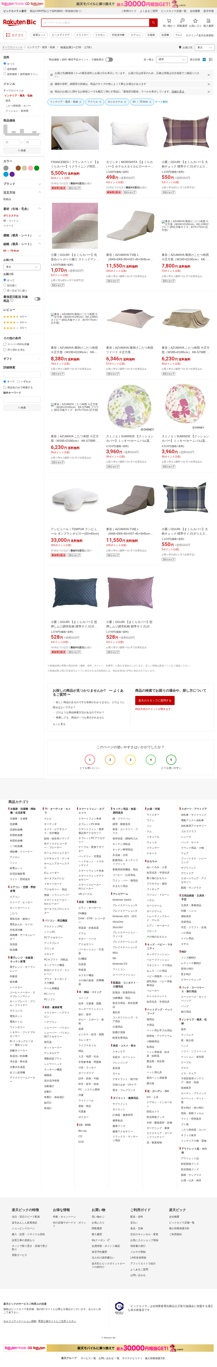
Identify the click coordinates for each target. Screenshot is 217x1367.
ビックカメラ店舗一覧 (173, 11)
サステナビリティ (132, 1358)
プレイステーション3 (125, 941)
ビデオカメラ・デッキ (57, 858)
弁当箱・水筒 (120, 855)
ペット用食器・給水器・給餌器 (158, 1054)
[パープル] (12, 174)
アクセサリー (86, 944)
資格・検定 (84, 1106)
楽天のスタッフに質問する (154, 700)
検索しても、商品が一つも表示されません (80, 717)
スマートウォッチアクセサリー (91, 877)
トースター (16, 987)
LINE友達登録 (138, 1257)
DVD (81, 1141)
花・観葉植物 (154, 1142)
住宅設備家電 (17, 873)
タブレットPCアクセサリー (91, 840)
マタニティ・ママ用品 (159, 965)
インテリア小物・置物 (193, 1140)
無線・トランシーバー (57, 894)
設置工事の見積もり (23, 1240)
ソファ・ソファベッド (193, 1051)
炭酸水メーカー (19, 1050)
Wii (114, 958)
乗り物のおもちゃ (157, 878)
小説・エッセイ (87, 1067)
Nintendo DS (120, 963)
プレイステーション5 (125, 905)
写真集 (82, 1111)
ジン (149, 825)
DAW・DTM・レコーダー (91, 920)
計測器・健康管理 (123, 1114)
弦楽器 (82, 964)
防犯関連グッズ (190, 1163)
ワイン (150, 820)
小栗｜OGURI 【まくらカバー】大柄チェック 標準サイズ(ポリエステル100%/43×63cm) (185, 166)
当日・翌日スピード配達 (26, 1216)
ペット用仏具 (154, 1072)
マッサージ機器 (53, 1069)
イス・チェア (188, 1073)
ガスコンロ (16, 1010)
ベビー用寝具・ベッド (159, 976)
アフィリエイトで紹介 (143, 1263)
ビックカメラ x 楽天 (14, 11)
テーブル (186, 1062)
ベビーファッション (158, 959)
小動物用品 (153, 1041)
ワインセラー (17, 1027)
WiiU (115, 952)
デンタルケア (51, 1053)
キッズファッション (158, 954)
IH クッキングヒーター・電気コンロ (21, 1043)
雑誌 (80, 1050)
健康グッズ (119, 1126)
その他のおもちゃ (157, 936)
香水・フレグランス (124, 1090)
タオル (185, 943)
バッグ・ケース (190, 842)
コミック (83, 997)
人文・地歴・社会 (88, 1056)
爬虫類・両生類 (155, 1061)
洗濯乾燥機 (16, 829)
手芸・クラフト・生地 (193, 927)
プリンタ (49, 948)
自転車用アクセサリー (193, 825)
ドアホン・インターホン (159, 1104)
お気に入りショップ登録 (144, 1240)
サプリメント (120, 1103)
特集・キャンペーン (64, 1216)
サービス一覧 (88, 1358)
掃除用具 (186, 916)
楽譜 (80, 1028)
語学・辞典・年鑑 (88, 1078)
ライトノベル (86, 1100)
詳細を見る (178, 91)
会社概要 (195, 11)
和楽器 (82, 969)
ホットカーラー (53, 1047)
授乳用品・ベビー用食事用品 (159, 983)
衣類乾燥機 (16, 835)
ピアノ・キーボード (89, 907)
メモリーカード (53, 883)
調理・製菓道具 (121, 824)
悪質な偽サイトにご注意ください (57, 1321)
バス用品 (186, 932)
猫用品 (150, 1019)
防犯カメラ (153, 1111)
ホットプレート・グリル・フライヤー (22, 1003)
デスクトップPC (53, 926)
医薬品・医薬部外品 (124, 992)
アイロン (15, 857)
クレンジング (120, 1062)
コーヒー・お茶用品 (124, 875)
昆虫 (149, 1066)
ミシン (13, 862)
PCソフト (49, 999)
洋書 (80, 1095)
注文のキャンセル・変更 (144, 1234)
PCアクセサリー (53, 937)
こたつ (13, 913)
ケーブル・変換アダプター (91, 849)
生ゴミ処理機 (17, 1072)
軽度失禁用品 (120, 1037)
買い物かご (98, 1216)
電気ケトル (16, 1021)
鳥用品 (150, 1046)
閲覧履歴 (97, 1228)
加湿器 (13, 944)
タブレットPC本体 (89, 824)
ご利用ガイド (128, 11)
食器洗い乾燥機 (19, 1056)
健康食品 (118, 1120)
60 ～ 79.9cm (11, 250)
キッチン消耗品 (121, 844)
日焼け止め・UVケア (124, 1084)
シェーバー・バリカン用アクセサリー (57, 1034)
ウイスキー (153, 814)
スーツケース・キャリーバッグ (193, 998)
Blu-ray (82, 1130)
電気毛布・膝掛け (20, 918)
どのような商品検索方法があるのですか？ (80, 712)
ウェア (185, 853)
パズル (150, 900)
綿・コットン (11, 220)
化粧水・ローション (124, 1057)
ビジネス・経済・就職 (91, 1034)
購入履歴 (97, 1234)
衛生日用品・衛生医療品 (125, 1005)
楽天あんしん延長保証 (24, 1222)
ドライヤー (82, 34)
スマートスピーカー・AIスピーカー (57, 902)
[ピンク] (30, 168)
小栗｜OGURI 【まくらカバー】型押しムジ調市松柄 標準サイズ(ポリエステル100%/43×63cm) (74, 626)
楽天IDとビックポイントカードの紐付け (108, 1265)
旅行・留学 (84, 1014)
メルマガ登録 (138, 1251)
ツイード (8, 225)
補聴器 (48, 1075)
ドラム (82, 933)
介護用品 (118, 1026)
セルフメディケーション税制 (19, 1321)
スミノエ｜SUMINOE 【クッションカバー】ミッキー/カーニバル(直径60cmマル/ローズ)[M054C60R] (185, 441)
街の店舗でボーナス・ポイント (69, 1224)
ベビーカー (153, 990)
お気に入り (98, 1222)
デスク (185, 1067)
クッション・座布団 (192, 1056)
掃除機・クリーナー (21, 851)
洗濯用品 (186, 921)
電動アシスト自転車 (192, 820)
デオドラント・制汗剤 (125, 1079)
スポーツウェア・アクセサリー (193, 880)
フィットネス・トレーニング (193, 860)
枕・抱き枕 (187, 1040)
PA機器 (82, 913)
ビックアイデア (61, 34)
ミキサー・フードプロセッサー (22, 1034)
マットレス (187, 1034)
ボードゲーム (154, 911)
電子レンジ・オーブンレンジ (22, 969)
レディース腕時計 (191, 963)
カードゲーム (154, 905)
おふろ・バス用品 (157, 970)
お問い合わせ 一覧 (109, 1358)
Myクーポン (98, 1240)
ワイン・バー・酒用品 (125, 880)
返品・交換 (136, 1228)
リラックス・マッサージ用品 (125, 1138)
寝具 (183, 1029)
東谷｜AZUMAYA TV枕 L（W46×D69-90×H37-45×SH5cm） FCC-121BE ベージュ (129, 259)
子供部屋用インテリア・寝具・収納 (192, 1080)
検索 (23, 150)
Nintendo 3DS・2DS (124, 916)
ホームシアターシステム (57, 865)
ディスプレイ (51, 943)
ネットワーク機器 (54, 965)
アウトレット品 (190, 1158)
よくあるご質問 (149, 11)
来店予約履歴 (99, 1251)
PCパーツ (49, 993)
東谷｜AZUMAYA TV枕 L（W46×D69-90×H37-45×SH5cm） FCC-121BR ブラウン (129, 533)
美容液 (116, 1068)
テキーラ (152, 853)
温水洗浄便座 (51, 1080)
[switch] (37, 299)
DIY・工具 (153, 1097)
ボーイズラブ (86, 1073)
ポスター (83, 1117)
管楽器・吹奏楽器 (88, 927)
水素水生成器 (17, 1067)
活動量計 (49, 1086)
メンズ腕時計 (188, 957)
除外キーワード (12, 393)
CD (80, 1136)
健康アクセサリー (123, 1131)
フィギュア (153, 889)
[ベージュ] (24, 168)
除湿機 (13, 949)
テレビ (179, 34)
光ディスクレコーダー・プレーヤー (55, 845)
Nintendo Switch (122, 899)
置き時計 (186, 974)
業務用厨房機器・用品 (125, 869)
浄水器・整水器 (19, 1061)
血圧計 (48, 1102)
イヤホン (100, 34)
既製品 (7, 199)
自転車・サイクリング (193, 814)
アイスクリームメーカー (22, 1079)
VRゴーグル (85, 894)
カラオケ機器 (86, 975)
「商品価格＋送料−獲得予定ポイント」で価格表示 (75, 59)
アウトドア (187, 873)
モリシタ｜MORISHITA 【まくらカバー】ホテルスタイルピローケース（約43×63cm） (130, 166)
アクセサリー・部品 (55, 889)
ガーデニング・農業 (158, 1128)
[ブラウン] (18, 168)
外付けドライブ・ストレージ (57, 972)
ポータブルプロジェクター (57, 910)
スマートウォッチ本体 (91, 870)
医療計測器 (119, 1032)
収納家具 (186, 1087)
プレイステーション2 (125, 947)
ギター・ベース (87, 938)
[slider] (3, 135)
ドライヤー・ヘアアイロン (57, 1014)
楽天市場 (208, 11)
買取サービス (19, 1255)
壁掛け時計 (187, 968)
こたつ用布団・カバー (193, 1129)
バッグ (185, 1006)
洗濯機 (165, 34)
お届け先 (8, 260)
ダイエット (119, 1109)
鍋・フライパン (121, 818)
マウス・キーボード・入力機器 (57, 981)
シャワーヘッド (53, 1064)
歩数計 (48, 1091)
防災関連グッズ (155, 1117)
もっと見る (59, 724)
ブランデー (153, 847)
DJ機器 (82, 958)
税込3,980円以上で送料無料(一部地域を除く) (55, 11)
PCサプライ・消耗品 (56, 959)
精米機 (13, 981)
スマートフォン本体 (89, 818)
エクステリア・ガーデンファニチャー (159, 1135)
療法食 (150, 1083)
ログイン (191, 35)
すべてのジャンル (12, 47)
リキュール (153, 836)
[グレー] (5, 168)
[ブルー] (5, 174)
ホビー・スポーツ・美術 (91, 1021)
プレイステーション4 (125, 910)
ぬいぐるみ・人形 (157, 867)
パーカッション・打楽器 (91, 951)
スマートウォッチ (191, 979)
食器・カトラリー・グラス (125, 831)
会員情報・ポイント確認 (106, 1245)
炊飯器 (13, 976)
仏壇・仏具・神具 (191, 1180)
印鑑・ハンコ (188, 910)
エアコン (136, 34)
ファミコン (119, 969)
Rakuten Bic (19, 22)
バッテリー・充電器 (89, 856)
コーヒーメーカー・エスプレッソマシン (22, 994)
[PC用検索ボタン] (153, 22)
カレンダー (84, 1039)
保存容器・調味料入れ (125, 838)
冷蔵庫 (151, 34)
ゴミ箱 (185, 1124)
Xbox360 (118, 927)
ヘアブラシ (50, 1022)
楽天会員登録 (206, 35)
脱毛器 (48, 1042)
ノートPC (49, 932)
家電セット (39, 34)
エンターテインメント (91, 1008)
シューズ (186, 836)
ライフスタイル (87, 1045)
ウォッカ (152, 842)
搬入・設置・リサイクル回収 (28, 1234)
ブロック (152, 931)
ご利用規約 (175, 1234)
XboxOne (118, 921)
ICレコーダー (51, 872)
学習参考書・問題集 (89, 1061)
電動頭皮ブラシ (53, 1058)
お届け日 (8, 274)
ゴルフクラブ (188, 831)
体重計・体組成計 (54, 1097)
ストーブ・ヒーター (21, 902)
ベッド (185, 1045)
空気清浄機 (118, 34)
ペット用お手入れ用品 (159, 1030)
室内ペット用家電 (157, 1077)
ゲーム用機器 (51, 988)
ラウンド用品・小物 (192, 847)
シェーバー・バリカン (57, 1027)
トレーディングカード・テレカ (158, 918)
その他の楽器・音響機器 (91, 982)
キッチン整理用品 (123, 849)
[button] (5, 130)
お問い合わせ (138, 1275)
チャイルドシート (157, 996)
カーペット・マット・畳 (193, 1100)
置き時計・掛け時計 (192, 1107)
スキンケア (119, 1051)
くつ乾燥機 (16, 846)
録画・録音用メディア (57, 838)
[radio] (4, 63)
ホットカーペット (20, 907)
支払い (134, 1222)
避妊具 (116, 1012)
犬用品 (150, 1024)
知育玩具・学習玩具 (158, 872)
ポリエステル (11, 215)
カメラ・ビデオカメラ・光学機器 (55, 831)
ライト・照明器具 (20, 879)
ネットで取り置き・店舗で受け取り (29, 1247)
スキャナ (49, 954)
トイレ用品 (187, 938)
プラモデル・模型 (157, 883)
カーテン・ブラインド (193, 1093)
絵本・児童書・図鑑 (89, 1003)
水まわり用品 (120, 886)
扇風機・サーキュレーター (22, 937)
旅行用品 (186, 1011)
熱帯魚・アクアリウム (159, 1035)
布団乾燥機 (16, 840)
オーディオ (50, 824)
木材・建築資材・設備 (159, 1122)
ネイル (116, 1073)
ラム (149, 831)
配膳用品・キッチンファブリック (125, 862)
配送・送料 (136, 1216)
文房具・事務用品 (191, 905)
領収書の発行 (138, 1245)
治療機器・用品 (121, 997)
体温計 (48, 1108)
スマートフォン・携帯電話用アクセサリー (91, 831)
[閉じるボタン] (209, 75)
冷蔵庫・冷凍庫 (19, 818)
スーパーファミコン (124, 974)
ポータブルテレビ (54, 878)
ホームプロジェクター (57, 852)
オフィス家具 (188, 1135)
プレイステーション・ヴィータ (125, 934)
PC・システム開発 (89, 1089)
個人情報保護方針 (179, 1228)
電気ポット (16, 1016)
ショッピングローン (23, 1228)
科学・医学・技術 (88, 1084)
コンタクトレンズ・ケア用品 (125, 1019)
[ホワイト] (12, 168)
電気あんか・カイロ (21, 924)
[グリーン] (36, 168)
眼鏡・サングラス (191, 887)
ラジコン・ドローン (158, 894)
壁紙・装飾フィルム (192, 1113)
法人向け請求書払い (103, 1257)
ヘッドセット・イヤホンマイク (91, 863)
